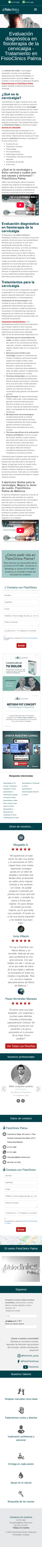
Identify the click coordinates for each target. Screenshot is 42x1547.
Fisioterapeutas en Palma (11, 817)
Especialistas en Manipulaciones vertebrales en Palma (9, 812)
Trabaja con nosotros (21, 1527)
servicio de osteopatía (11, 127)
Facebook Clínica (23, 1101)
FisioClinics (33, 1366)
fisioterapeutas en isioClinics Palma (17, 83)
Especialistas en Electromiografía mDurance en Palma (30, 791)
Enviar (21, 645)
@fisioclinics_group (30, 1355)
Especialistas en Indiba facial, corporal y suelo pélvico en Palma (10, 803)
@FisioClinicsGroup (29, 1361)
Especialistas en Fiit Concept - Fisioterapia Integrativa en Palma (10, 786)
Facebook (18, 1101)
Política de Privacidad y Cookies (24, 1533)
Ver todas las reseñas (21, 1046)
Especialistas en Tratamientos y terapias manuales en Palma (10, 794)
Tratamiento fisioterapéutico (14, 321)
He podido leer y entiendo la (21, 638)
